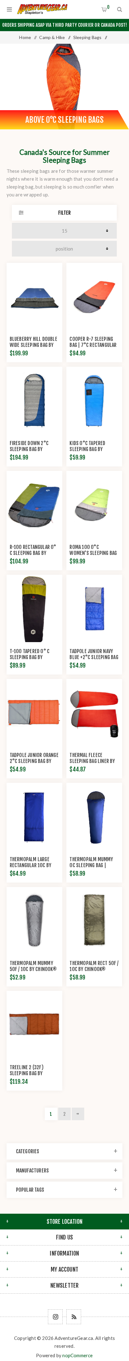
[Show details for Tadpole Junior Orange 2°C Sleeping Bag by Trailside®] (34, 712)
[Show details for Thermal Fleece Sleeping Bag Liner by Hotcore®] (94, 712)
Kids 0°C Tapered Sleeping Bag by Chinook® (87, 449)
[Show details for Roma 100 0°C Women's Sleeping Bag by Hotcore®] (94, 504)
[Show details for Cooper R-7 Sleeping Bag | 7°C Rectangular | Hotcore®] (94, 296)
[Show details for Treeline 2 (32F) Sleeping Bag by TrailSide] (34, 1024)
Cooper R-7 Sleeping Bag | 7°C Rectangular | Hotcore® (93, 345)
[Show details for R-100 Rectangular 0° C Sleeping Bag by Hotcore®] (34, 504)
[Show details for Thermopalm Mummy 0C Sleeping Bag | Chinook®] (94, 816)
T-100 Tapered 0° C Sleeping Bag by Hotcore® (30, 657)
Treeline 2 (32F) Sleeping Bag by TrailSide (27, 1073)
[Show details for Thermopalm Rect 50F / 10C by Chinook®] (94, 920)
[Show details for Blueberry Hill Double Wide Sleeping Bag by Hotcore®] (34, 296)
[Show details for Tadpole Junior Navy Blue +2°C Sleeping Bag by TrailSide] (94, 608)
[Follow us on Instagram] (55, 1316)
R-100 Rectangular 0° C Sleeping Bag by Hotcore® (33, 553)
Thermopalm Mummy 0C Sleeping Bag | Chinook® (91, 865)
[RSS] (73, 1316)
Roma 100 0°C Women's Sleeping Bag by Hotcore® (93, 553)
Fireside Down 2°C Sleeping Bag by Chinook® (29, 449)
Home (25, 37)
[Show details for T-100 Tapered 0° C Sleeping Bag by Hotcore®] (34, 608)
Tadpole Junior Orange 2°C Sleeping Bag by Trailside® (34, 761)
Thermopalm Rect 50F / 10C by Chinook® (94, 966)
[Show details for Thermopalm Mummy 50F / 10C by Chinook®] (34, 920)
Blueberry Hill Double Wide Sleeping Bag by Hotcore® (33, 345)
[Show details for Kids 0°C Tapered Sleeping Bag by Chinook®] (94, 400)
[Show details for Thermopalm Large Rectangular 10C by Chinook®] (34, 816)
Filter (64, 213)
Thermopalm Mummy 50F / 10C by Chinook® (33, 966)
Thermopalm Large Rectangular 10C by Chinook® (31, 865)
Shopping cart (108, 7)
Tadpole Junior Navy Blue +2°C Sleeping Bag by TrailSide (94, 657)
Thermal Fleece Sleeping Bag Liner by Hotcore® (92, 761)
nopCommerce (77, 1355)
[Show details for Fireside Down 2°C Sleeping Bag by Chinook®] (34, 400)
